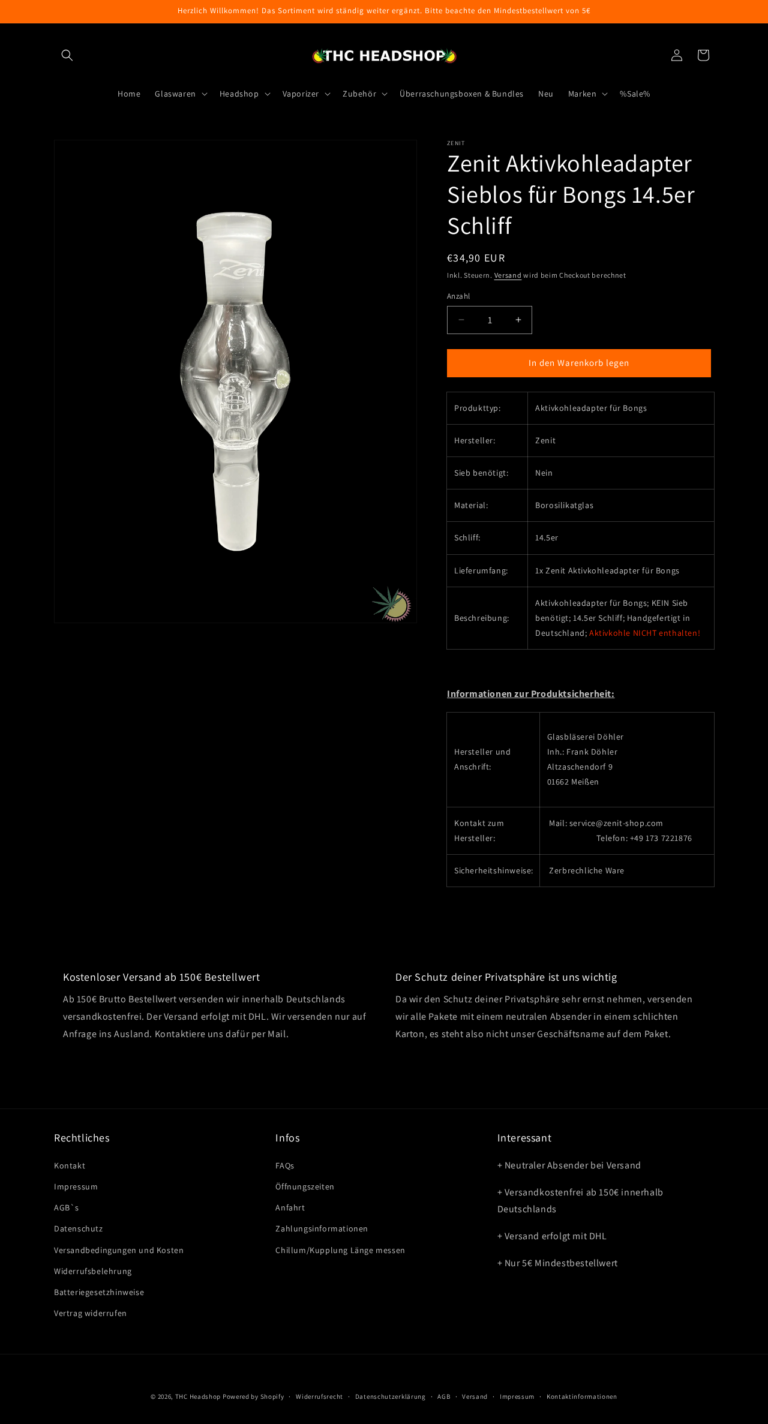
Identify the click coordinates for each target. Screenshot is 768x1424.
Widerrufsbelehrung (93, 1270)
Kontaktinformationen (582, 1396)
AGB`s (66, 1206)
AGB (443, 1396)
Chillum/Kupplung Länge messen (340, 1249)
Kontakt (69, 1164)
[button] (67, 55)
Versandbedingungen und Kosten (119, 1249)
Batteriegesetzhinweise (99, 1291)
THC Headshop (198, 1396)
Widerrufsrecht (319, 1396)
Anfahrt (290, 1206)
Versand (508, 275)
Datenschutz (78, 1228)
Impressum (76, 1185)
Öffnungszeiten (304, 1185)
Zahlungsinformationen (321, 1228)
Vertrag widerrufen (90, 1312)
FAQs (284, 1164)
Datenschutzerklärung (390, 1396)
